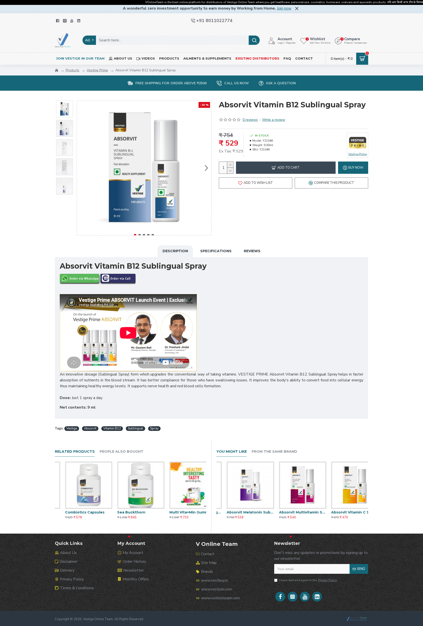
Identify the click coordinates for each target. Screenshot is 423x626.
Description (175, 251)
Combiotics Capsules (126, 512)
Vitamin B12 (112, 428)
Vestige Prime (97, 70)
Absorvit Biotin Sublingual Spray (240, 512)
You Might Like (231, 452)
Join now (284, 8)
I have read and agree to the (308, 580)
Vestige (71, 428)
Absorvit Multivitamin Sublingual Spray (344, 512)
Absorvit (90, 428)
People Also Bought (121, 452)
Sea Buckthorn (173, 512)
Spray (154, 428)
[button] (82, 168)
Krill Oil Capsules (70, 512)
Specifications (216, 251)
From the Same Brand (274, 452)
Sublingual (135, 428)
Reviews (252, 251)
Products (72, 70)
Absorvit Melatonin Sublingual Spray (292, 512)
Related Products (75, 452)
